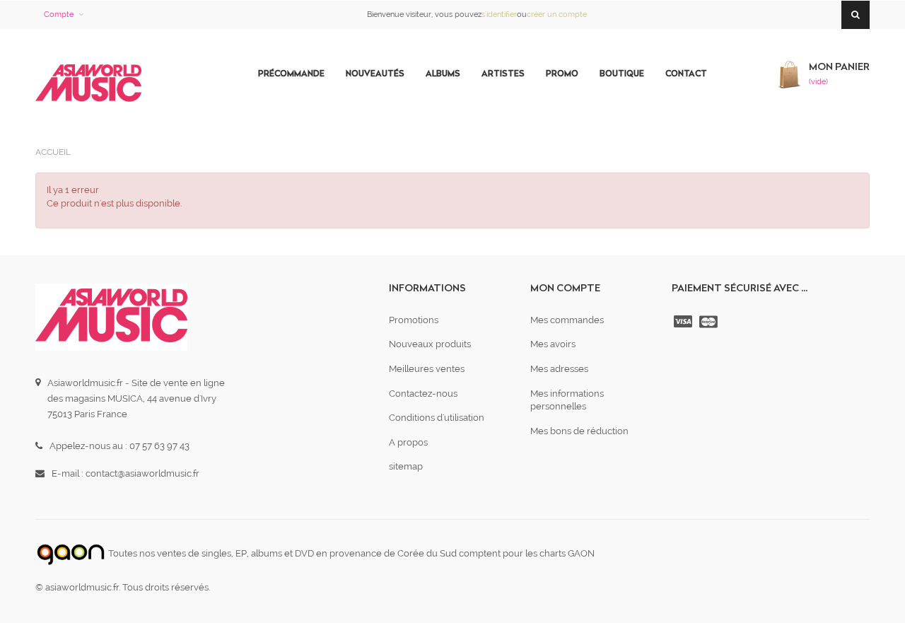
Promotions (413, 320)
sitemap (406, 466)
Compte (59, 14)
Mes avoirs (553, 344)
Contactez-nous (423, 393)
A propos (408, 442)
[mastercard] (710, 321)
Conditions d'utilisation (436, 417)
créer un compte (557, 14)
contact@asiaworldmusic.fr (142, 473)
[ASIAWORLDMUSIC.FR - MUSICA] (88, 83)
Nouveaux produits (430, 344)
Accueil (53, 152)
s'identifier (499, 14)
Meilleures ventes (427, 368)
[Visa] (684, 321)
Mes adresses (559, 368)
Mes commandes (567, 320)
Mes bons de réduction (579, 431)
